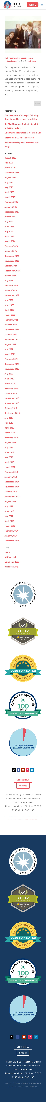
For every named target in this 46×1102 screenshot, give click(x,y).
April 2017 (9, 521)
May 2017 (9, 516)
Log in (7, 552)
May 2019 (9, 423)
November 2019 (12, 403)
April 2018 (9, 462)
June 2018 (9, 452)
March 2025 (10, 197)
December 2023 (12, 256)
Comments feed (12, 562)
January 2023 (11, 290)
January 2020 (11, 393)
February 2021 (11, 359)
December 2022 (12, 295)
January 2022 (11, 324)
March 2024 (10, 241)
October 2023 (11, 265)
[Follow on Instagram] (27, 770)
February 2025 (11, 202)
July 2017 (9, 506)
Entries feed (10, 557)
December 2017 (12, 481)
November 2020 (12, 369)
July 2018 (9, 447)
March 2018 (10, 467)
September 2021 (12, 339)
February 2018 (11, 472)
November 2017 (12, 486)
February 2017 (11, 531)
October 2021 (11, 334)
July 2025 (9, 182)
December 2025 (12, 172)
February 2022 (11, 320)
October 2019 (11, 408)
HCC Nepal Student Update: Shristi (19, 58)
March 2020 (10, 383)
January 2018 (11, 477)
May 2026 (9, 162)
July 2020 (9, 373)
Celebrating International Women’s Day (23, 132)
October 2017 (11, 491)
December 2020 (12, 364)
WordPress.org (11, 566)
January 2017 (11, 536)
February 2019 (11, 437)
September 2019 (12, 413)
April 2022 (9, 310)
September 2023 (12, 270)
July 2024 (9, 221)
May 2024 (9, 231)
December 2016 (12, 540)
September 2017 (12, 496)
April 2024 (9, 236)
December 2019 (12, 398)
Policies (23, 785)
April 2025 (9, 192)
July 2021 (9, 349)
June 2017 (9, 511)
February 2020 (11, 388)
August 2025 (10, 177)
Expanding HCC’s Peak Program (19, 137)
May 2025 (9, 187)
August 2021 (10, 344)
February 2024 (11, 246)
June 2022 (9, 305)
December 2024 (12, 212)
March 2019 (10, 432)
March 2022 (10, 315)
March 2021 (10, 354)
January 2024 (11, 251)
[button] (32, 4)
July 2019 (9, 418)
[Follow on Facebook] (18, 770)
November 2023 (12, 261)
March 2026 (10, 167)
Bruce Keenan (12, 61)
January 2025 (11, 207)
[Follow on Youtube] (23, 770)
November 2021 (12, 329)
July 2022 (9, 300)
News (34, 61)
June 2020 (9, 378)
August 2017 (10, 501)
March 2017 (10, 526)
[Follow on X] (14, 770)
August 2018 (10, 442)
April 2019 (9, 428)
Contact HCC (23, 779)
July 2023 (9, 280)
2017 (29, 61)
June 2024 (9, 226)
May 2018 (9, 457)
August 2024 (10, 216)
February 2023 (11, 285)
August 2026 (10, 158)
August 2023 (10, 275)
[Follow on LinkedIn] (32, 770)
